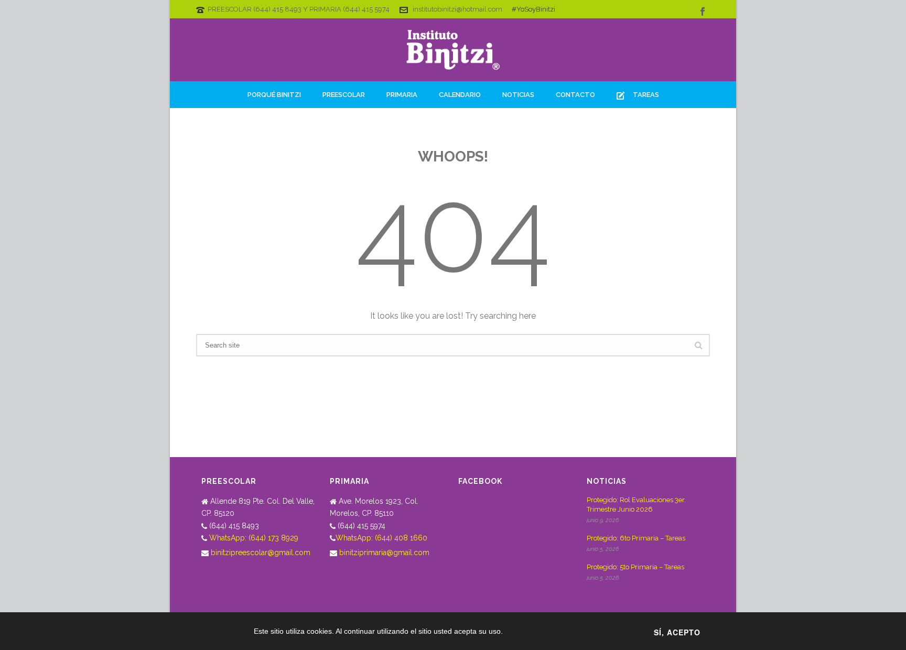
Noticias (518, 95)
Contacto (575, 95)
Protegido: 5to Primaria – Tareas (635, 567)
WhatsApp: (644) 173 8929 (253, 538)
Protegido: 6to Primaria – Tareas (636, 538)
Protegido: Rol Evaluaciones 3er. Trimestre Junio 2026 (636, 504)
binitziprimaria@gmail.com (384, 552)
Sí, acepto (677, 632)
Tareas (646, 95)
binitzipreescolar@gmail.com (260, 552)
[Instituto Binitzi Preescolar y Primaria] (453, 49)
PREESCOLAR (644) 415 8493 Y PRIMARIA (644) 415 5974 (299, 9)
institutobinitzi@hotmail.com (457, 9)
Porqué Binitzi (274, 95)
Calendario (460, 95)
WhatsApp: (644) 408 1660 (381, 538)
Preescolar (343, 95)
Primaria (401, 95)
